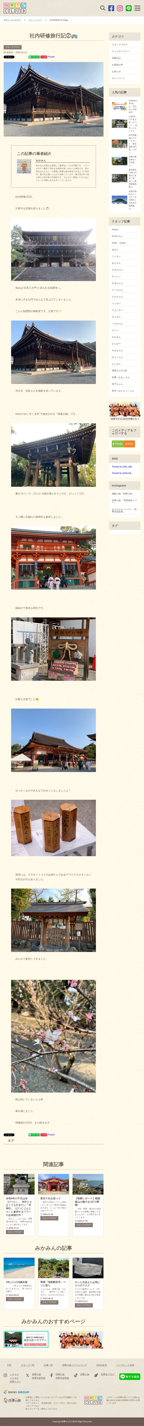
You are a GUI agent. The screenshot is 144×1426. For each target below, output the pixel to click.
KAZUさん (117, 236)
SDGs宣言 (101, 1365)
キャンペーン (118, 78)
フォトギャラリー (121, 51)
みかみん (116, 337)
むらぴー (116, 344)
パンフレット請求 (125, 1365)
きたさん (116, 263)
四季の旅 (36, 1374)
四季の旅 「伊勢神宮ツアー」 (124, 501)
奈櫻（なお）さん (121, 377)
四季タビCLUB (119, 371)
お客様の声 (117, 65)
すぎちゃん (117, 283)
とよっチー (117, 310)
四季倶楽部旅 (38, 1378)
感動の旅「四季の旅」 (123, 494)
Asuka (115, 229)
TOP (9, 1365)
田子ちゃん (117, 384)
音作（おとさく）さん (123, 391)
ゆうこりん (117, 357)
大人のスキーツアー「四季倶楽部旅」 (124, 510)
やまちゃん (117, 350)
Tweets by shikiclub (121, 473)
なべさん (116, 317)
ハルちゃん (117, 324)
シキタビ (14, 1374)
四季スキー (15, 1381)
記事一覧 (48, 1365)
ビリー (115, 330)
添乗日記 (116, 58)
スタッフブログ (13, 47)
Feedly (119, 443)
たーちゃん (117, 290)
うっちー (116, 256)
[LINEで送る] (34, 57)
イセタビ (14, 1378)
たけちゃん (117, 297)
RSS (130, 443)
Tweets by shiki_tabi (122, 466)
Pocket (51, 57)
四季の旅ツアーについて (74, 1365)
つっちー (116, 303)
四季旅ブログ (107, 1374)
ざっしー (116, 276)
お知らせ (116, 71)
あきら (115, 250)
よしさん (116, 364)
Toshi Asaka (119, 243)
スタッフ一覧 (27, 1365)
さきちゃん (117, 270)
